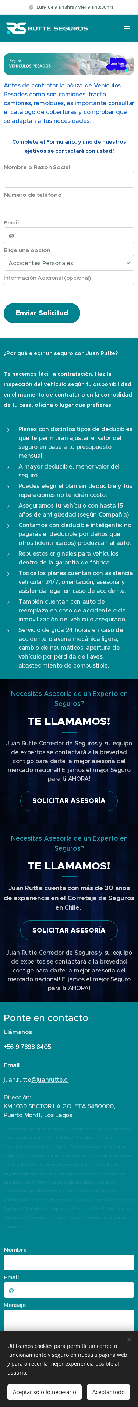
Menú (127, 28)
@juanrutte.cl (50, 1079)
